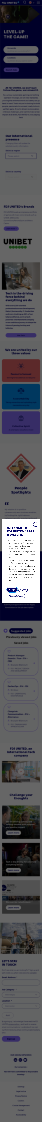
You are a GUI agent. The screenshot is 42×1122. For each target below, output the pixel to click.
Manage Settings (16, 596)
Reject (23, 590)
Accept (12, 590)
